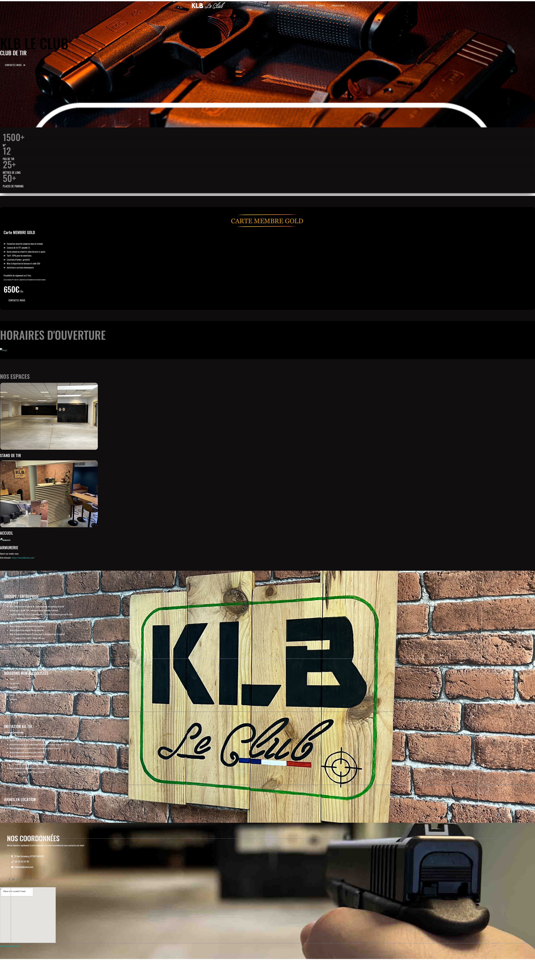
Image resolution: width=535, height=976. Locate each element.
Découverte (320, 5)
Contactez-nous (338, 5)
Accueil (249, 9)
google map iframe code (10, 945)
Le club (267, 5)
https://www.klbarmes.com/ (23, 557)
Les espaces (284, 5)
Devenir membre (302, 5)
